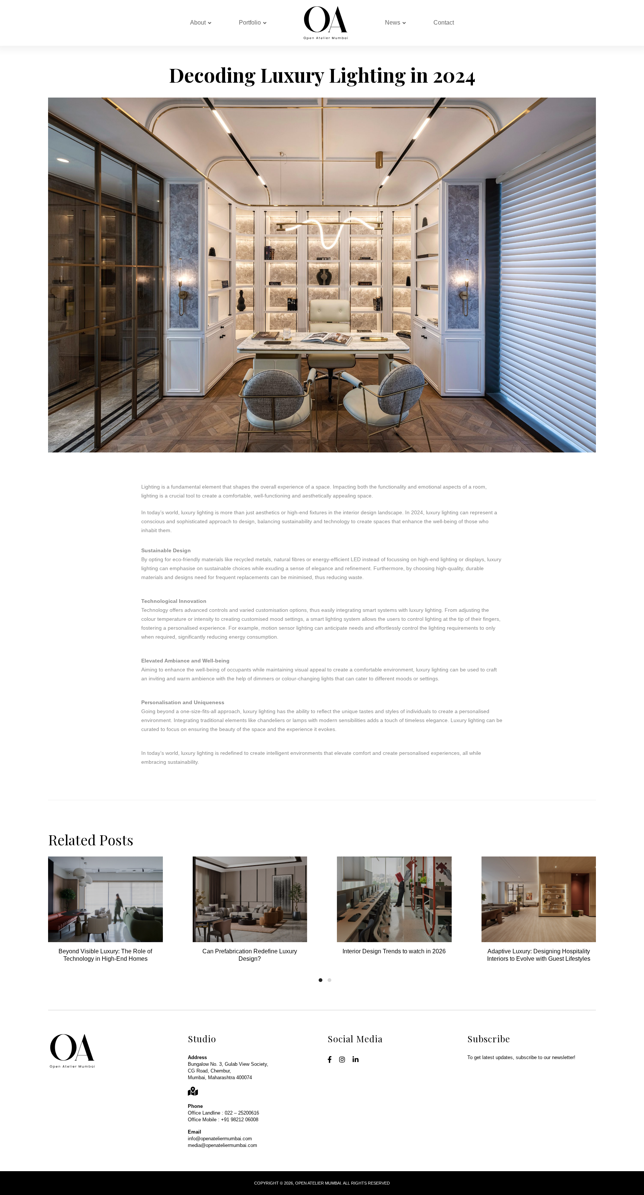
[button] (320, 980)
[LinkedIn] (356, 1060)
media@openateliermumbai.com (222, 1145)
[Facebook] (330, 1060)
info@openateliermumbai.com (220, 1138)
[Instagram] (342, 1060)
